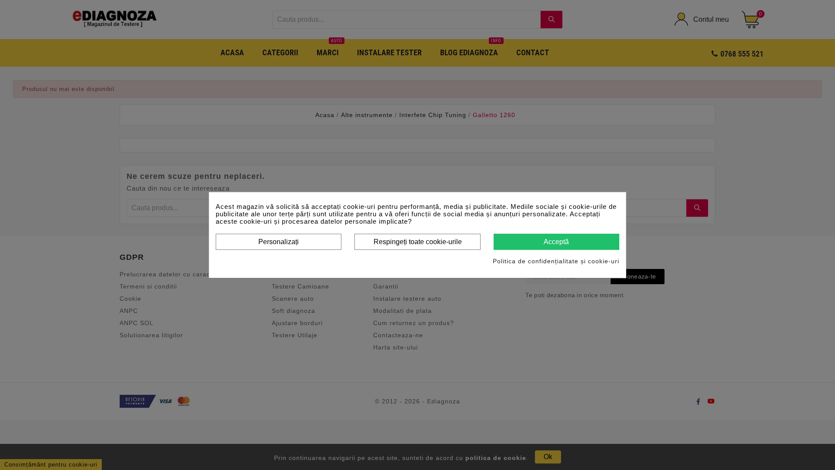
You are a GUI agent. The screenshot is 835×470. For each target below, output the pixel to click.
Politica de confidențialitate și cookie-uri (556, 261)
